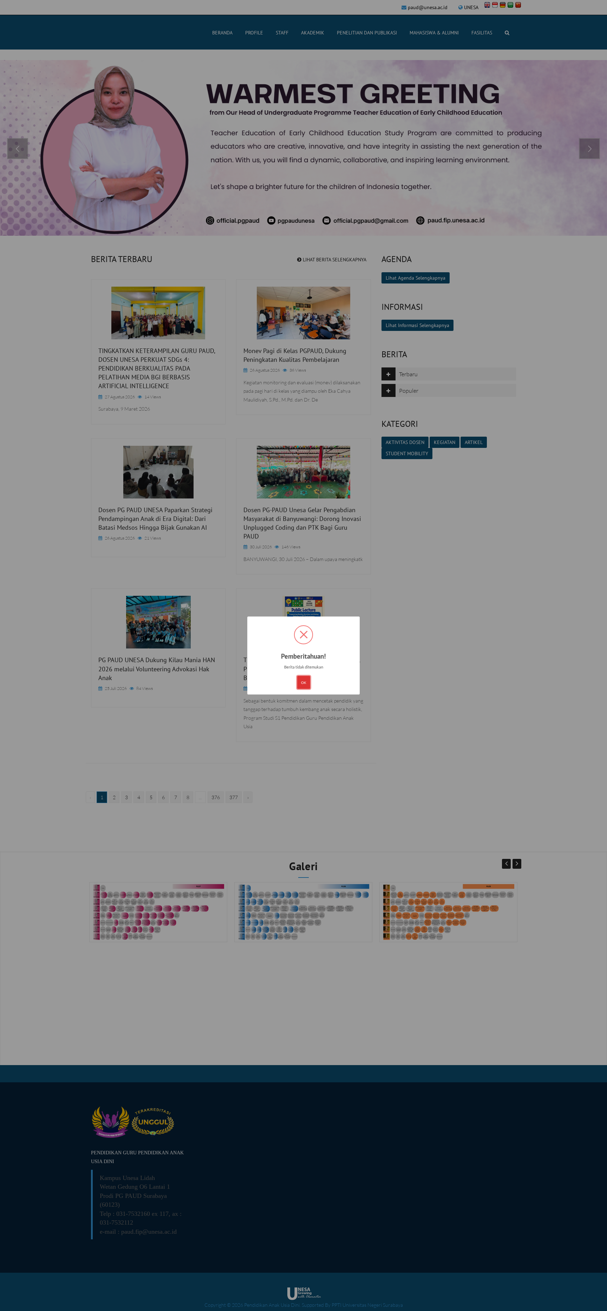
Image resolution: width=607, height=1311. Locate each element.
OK (303, 682)
